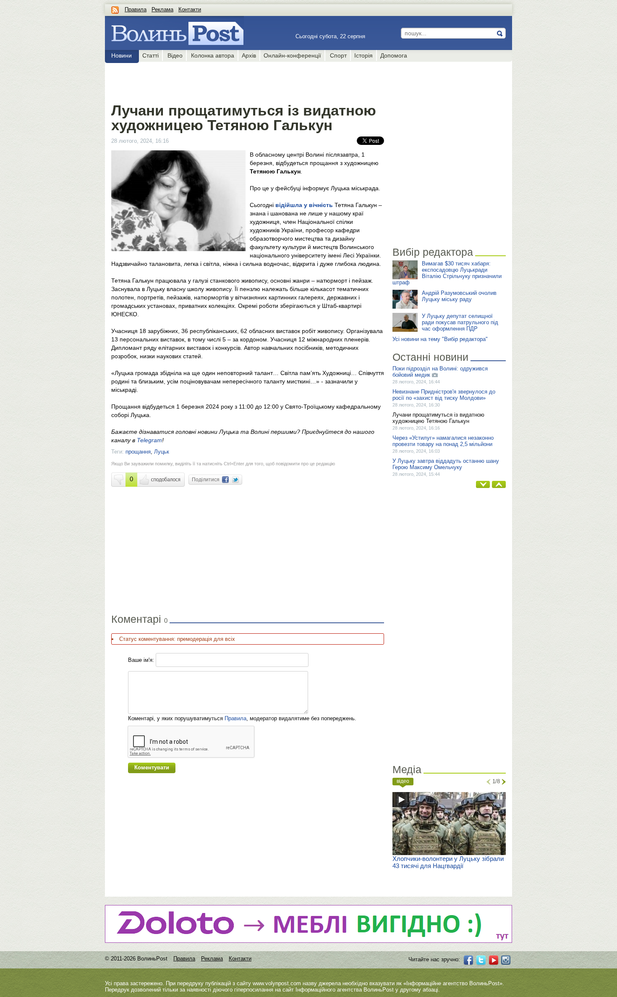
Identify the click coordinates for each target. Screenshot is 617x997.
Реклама (162, 9)
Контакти (189, 9)
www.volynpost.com (277, 983)
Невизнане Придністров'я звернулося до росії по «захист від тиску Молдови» (443, 394)
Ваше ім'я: (141, 660)
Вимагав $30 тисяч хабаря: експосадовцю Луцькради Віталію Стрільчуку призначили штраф (447, 273)
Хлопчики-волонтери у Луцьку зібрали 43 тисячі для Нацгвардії (448, 862)
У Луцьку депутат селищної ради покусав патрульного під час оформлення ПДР (460, 322)
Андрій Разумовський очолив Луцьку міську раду (459, 296)
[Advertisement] (247, 80)
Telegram (149, 440)
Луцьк (161, 452)
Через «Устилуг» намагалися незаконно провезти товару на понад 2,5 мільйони (443, 441)
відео (403, 781)
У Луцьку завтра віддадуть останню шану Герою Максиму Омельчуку (445, 464)
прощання (138, 452)
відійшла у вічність (304, 205)
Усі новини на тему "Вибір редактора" (440, 339)
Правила (135, 9)
